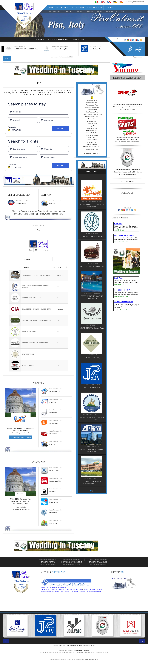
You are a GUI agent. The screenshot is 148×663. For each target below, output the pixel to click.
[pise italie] (109, 2)
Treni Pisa (52, 491)
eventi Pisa (52, 402)
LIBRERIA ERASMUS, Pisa (91, 262)
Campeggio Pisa (36, 213)
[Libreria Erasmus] (91, 248)
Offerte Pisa (53, 434)
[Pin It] (136, 40)
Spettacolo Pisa (92, 144)
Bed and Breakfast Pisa (92, 107)
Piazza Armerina (72, 645)
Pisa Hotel (68, 11)
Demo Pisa (91, 119)
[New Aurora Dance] (91, 343)
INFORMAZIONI (111, 11)
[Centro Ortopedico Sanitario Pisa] (91, 373)
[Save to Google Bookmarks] (128, 40)
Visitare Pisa (111, 7)
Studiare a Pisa (94, 7)
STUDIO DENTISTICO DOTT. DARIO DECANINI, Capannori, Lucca (92, 294)
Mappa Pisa (53, 523)
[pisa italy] (103, 2)
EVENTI (99, 11)
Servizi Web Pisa (91, 140)
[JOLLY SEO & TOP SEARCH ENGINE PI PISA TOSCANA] (45, 625)
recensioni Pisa (54, 423)
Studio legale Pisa (92, 149)
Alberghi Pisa (92, 126)
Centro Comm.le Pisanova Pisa (92, 114)
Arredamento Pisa (91, 103)
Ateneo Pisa (53, 513)
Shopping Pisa (91, 142)
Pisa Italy (91, 659)
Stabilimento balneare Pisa (91, 147)
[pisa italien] (115, 2)
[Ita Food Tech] (91, 218)
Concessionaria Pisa (91, 116)
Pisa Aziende (62, 7)
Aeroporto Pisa (54, 470)
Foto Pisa (52, 444)
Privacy (97, 659)
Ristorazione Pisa (91, 130)
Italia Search (91, 645)
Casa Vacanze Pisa (54, 213)
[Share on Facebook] (125, 40)
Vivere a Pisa (78, 7)
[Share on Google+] (130, 40)
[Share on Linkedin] (133, 40)
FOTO (122, 11)
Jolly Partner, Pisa (58, 49)
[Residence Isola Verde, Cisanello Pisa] (91, 186)
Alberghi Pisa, (18, 211)
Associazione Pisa (92, 105)
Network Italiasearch (98, 562)
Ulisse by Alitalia (20, 507)
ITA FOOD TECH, (92, 233)
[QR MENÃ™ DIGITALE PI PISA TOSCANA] (130, 625)
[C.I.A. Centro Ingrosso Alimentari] (91, 405)
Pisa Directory (55, 11)
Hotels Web (82, 645)
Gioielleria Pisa (92, 123)
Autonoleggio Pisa (55, 481)
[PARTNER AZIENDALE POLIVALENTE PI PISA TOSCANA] (17, 625)
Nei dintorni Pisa (54, 391)
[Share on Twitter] (138, 40)
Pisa (51, 7)
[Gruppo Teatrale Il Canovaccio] (91, 469)
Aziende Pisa (89, 153)
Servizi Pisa (92, 137)
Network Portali (139, 2)
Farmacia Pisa (91, 121)
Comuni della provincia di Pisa (20, 509)
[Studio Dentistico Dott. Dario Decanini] (91, 278)
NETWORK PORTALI (82, 650)
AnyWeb (55, 645)
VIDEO (130, 11)
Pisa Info (80, 11)
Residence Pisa (50, 211)
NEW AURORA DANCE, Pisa (92, 358)
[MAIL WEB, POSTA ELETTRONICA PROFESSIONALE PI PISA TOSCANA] (102, 625)
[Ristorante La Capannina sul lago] (91, 437)
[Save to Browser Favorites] (141, 40)
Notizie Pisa (53, 413)
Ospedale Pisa (53, 502)
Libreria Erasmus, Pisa (97, 49)
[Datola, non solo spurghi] (91, 312)
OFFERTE (90, 11)
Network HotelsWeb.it (71, 562)
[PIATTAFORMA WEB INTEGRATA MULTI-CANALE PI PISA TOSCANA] (74, 625)
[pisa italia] (97, 2)
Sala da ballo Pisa (92, 133)
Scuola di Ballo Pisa (92, 135)
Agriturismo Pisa (33, 211)
